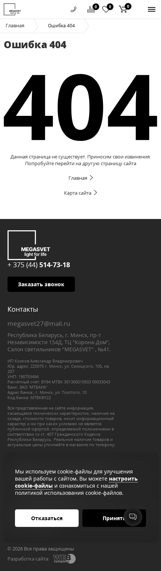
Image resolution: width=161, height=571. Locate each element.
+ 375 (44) (38, 264)
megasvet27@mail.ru (38, 323)
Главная (15, 25)
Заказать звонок (41, 284)
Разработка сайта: (28, 558)
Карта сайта (77, 192)
